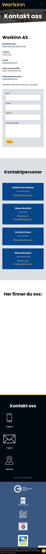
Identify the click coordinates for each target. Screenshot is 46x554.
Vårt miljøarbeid (27, 477)
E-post (8, 103)
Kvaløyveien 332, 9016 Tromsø (13, 46)
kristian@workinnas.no (23, 240)
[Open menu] (42, 4)
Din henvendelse (12, 123)
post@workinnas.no (9, 63)
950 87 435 (24, 261)
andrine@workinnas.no (24, 195)
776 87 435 (6, 54)
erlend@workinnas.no (24, 264)
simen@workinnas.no (24, 219)
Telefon (8, 113)
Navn (7, 93)
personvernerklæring (9, 552)
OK (43, 551)
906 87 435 (24, 216)
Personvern (17, 477)
